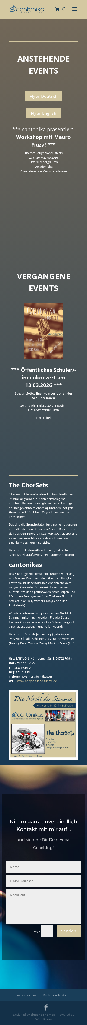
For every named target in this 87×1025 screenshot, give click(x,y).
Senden (68, 931)
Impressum (26, 995)
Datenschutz (55, 995)
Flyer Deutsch (44, 96)
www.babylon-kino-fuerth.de (37, 681)
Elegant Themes (43, 1014)
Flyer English (43, 113)
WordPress (43, 1019)
